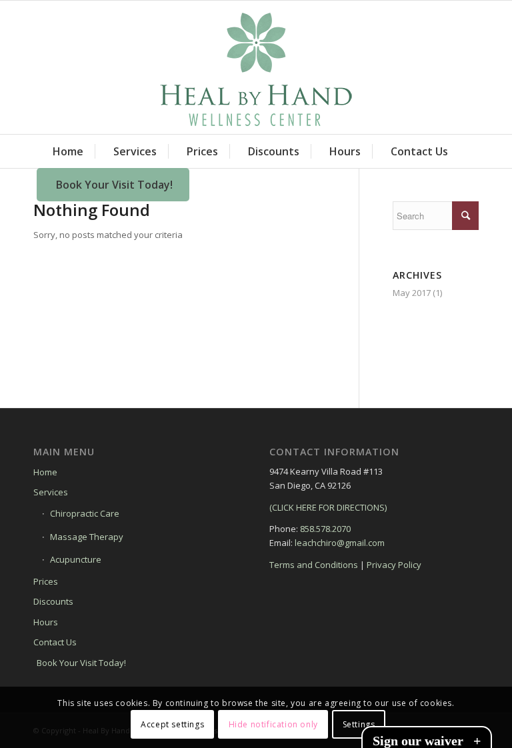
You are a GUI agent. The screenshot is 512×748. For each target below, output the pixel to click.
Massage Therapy (86, 537)
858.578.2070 (325, 529)
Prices (45, 581)
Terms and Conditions (313, 565)
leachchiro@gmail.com (340, 543)
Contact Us (55, 642)
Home (45, 472)
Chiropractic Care (84, 513)
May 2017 (412, 293)
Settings (359, 724)
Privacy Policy (394, 565)
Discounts (53, 601)
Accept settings (172, 724)
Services (50, 492)
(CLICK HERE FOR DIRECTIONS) (328, 507)
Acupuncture (75, 559)
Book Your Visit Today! (81, 663)
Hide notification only (273, 724)
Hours (45, 622)
